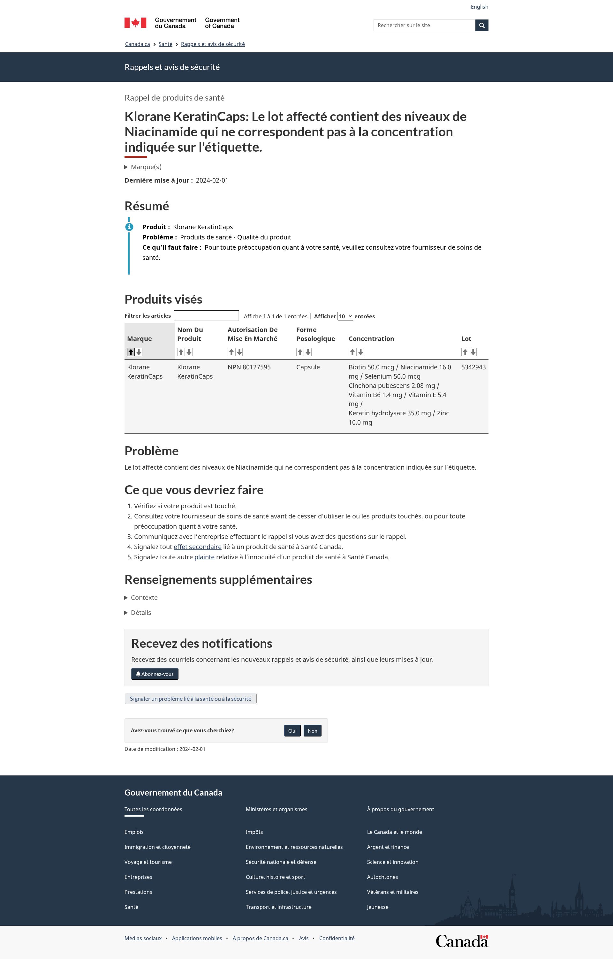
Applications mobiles (197, 938)
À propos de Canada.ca (260, 938)
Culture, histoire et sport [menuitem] (275, 876)
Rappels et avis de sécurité (213, 44)
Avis (304, 938)
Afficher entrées (344, 316)
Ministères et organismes (276, 809)
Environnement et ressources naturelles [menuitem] (294, 846)
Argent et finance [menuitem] (388, 846)
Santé (165, 44)
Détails (141, 612)
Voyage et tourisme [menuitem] (148, 861)
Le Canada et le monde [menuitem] (394, 831)
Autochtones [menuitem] (382, 876)
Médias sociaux (143, 938)
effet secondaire (198, 546)
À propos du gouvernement (400, 809)
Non (312, 731)
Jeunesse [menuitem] (378, 906)
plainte (204, 557)
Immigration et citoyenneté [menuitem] (158, 846)
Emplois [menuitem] (134, 831)
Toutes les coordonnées (153, 809)
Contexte (144, 597)
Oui (292, 731)
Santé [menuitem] (131, 906)
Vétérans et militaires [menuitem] (393, 891)
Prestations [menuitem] (138, 891)
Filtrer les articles (148, 315)
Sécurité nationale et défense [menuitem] (281, 861)
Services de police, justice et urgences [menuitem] (291, 891)
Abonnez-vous (157, 674)
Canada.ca (137, 44)
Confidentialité (337, 938)
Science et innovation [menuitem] (393, 861)
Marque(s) (146, 166)
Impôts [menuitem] (254, 831)
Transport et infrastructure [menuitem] (279, 906)
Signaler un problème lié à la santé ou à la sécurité (190, 698)
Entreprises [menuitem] (138, 876)
